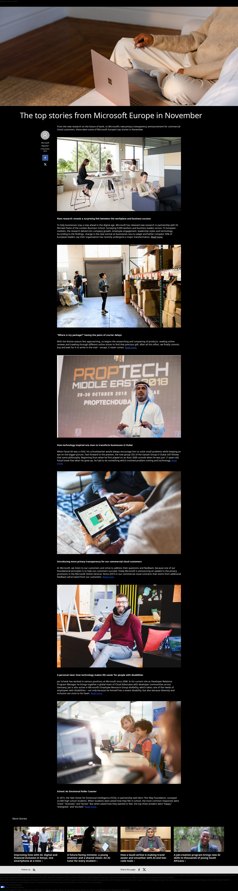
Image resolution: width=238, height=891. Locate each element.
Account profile (142, 875)
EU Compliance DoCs (102, 890)
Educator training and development (116, 877)
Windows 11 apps (128, 875)
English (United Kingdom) (11, 885)
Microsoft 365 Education (75, 877)
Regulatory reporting (121, 890)
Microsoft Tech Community (176, 880)
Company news (57, 882)
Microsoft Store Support (175, 875)
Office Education (94, 877)
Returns (189, 875)
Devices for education (29, 877)
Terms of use (64, 890)
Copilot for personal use (73, 875)
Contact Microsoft (29, 890)
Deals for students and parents (145, 877)
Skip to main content (9, 1)
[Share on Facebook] (139, 870)
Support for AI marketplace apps (150, 880)
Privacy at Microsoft (72, 882)
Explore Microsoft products (108, 875)
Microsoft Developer (113, 880)
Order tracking (199, 875)
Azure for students (166, 877)
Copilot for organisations (52, 875)
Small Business (97, 880)
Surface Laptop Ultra (32, 875)
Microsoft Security (19, 880)
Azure (29, 880)
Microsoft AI (5, 880)
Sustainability (96, 882)
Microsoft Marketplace (198, 880)
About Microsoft (43, 882)
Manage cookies (51, 890)
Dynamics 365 (38, 880)
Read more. (157, 236)
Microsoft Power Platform (219, 880)
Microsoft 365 (51, 880)
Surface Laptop (16, 875)
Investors (86, 882)
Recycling (210, 875)
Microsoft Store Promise (225, 875)
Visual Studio (23, 882)
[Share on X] (145, 870)
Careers (32, 882)
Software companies (8, 882)
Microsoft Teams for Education (52, 877)
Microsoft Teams (84, 880)
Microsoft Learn (129, 880)
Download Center (157, 875)
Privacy (41, 890)
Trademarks (75, 890)
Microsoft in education (9, 877)
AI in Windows (90, 875)
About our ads (87, 890)
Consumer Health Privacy (11, 890)
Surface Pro (5, 875)
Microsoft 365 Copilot (67, 880)
